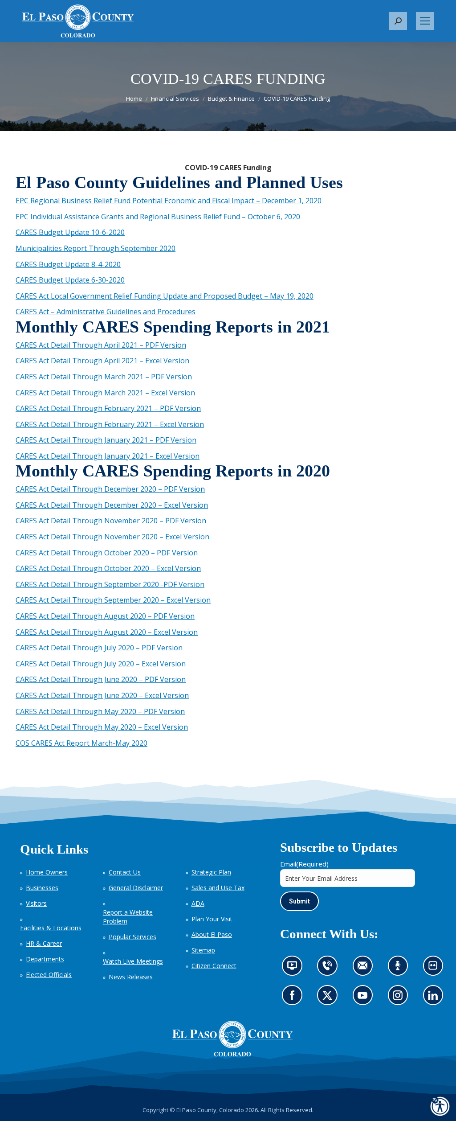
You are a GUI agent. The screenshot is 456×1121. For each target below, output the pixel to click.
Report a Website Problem (128, 916)
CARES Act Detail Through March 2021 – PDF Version (104, 377)
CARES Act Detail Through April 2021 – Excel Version (102, 360)
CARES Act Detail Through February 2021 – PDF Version (108, 408)
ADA (197, 903)
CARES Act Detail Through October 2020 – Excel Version (108, 568)
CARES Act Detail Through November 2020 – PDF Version (111, 521)
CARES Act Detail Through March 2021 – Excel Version (105, 393)
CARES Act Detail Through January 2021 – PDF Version (106, 440)
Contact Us (125, 872)
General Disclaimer (136, 887)
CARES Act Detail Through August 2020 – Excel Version (107, 632)
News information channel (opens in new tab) (295, 968)
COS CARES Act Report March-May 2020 (81, 743)
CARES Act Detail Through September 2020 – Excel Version (113, 600)
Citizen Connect (213, 965)
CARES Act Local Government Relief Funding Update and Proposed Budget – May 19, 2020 (165, 296)
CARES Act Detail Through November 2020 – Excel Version (112, 537)
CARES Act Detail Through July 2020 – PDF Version (99, 648)
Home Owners (47, 872)
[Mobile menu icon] (425, 21)
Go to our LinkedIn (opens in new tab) (435, 998)
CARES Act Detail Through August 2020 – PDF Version (105, 616)
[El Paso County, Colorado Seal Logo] (232, 1038)
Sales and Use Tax (217, 887)
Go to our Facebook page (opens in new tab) (294, 998)
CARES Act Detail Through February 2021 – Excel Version (110, 424)
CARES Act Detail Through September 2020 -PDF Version (110, 584)
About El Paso (211, 934)
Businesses (42, 887)
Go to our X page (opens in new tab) (329, 998)
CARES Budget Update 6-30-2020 (70, 280)
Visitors (36, 903)
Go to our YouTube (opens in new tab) (364, 998)
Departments (45, 959)
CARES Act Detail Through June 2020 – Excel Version (102, 695)
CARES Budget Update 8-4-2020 (68, 264)
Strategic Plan (211, 872)
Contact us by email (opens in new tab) (365, 968)
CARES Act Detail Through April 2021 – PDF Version (101, 345)
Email (304, 863)
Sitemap (203, 950)
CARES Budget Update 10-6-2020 (70, 232)
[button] (398, 21)
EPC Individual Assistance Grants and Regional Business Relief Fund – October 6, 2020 (158, 217)
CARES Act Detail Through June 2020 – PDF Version (101, 679)
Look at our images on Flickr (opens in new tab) (436, 968)
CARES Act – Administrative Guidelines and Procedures (105, 311)
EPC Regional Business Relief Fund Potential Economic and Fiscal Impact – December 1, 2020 (169, 200)
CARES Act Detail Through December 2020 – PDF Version (110, 489)
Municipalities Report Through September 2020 (95, 248)
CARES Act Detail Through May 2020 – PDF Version (100, 711)
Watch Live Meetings (133, 961)
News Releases (131, 977)
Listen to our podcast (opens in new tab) (400, 968)
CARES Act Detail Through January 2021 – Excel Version (108, 456)
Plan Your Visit (211, 919)
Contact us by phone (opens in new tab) (329, 968)
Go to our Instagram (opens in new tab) (400, 998)
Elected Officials (49, 974)
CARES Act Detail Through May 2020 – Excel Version (102, 727)
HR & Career (44, 943)
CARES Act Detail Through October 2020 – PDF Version (107, 553)
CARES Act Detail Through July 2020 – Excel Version (101, 664)
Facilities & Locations (50, 928)
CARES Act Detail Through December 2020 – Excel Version (112, 505)
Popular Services (132, 936)
